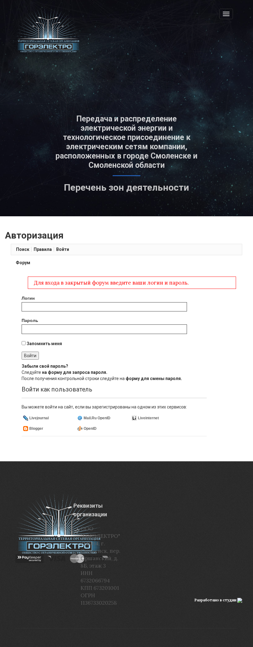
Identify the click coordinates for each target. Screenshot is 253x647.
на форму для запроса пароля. (74, 372)
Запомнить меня (44, 343)
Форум (23, 262)
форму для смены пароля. (154, 378)
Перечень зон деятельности (126, 187)
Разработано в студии (215, 600)
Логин (28, 298)
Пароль (30, 320)
